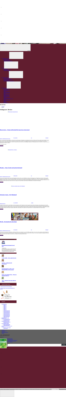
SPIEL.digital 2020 (6, 95)
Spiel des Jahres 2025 (7, 316)
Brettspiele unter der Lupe (5, 58)
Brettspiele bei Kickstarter (5, 318)
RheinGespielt (6, 328)
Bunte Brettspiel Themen (5, 77)
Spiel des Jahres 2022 (7, 313)
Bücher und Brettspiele (7, 78)
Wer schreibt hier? (4, 330)
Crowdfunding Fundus (7, 319)
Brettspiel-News (6, 102)
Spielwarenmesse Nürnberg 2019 (8, 98)
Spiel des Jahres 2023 (7, 92)
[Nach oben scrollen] (7, 393)
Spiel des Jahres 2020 (7, 96)
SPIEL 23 (5, 91)
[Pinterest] (8, 373)
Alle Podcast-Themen (7, 70)
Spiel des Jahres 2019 (7, 311)
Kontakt (3, 333)
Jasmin (32, 202)
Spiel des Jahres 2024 (7, 90)
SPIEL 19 (5, 307)
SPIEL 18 (5, 99)
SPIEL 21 (5, 93)
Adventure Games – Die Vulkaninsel (8, 194)
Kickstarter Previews (6, 320)
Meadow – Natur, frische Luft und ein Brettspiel (11, 167)
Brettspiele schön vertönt (7, 69)
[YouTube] (8, 380)
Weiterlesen (1, 145)
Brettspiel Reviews (6, 59)
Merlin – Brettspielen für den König (8, 221)
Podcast (3, 326)
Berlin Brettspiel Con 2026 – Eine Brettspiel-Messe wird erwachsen (8, 269)
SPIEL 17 (5, 101)
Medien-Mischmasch (7, 80)
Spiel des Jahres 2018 (7, 100)
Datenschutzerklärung (5, 332)
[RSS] (8, 387)
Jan (31, 175)
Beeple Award (6, 89)
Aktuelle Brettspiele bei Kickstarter (12, 340)
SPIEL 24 (5, 309)
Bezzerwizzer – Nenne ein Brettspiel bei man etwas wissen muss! (15, 129)
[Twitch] (8, 21)
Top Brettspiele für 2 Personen (8, 79)
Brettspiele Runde (10, 338)
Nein (54, 389)
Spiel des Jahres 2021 (7, 94)
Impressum (3, 331)
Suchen (8, 343)
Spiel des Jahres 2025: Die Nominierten (6, 286)
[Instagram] (8, 14)
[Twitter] (8, 7)
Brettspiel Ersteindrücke (7, 60)
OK (52, 389)
